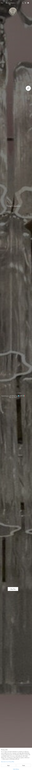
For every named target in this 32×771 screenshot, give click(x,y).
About (7, 3)
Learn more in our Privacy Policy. (7, 761)
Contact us (13, 3)
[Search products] (28, 88)
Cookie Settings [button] (16, 769)
